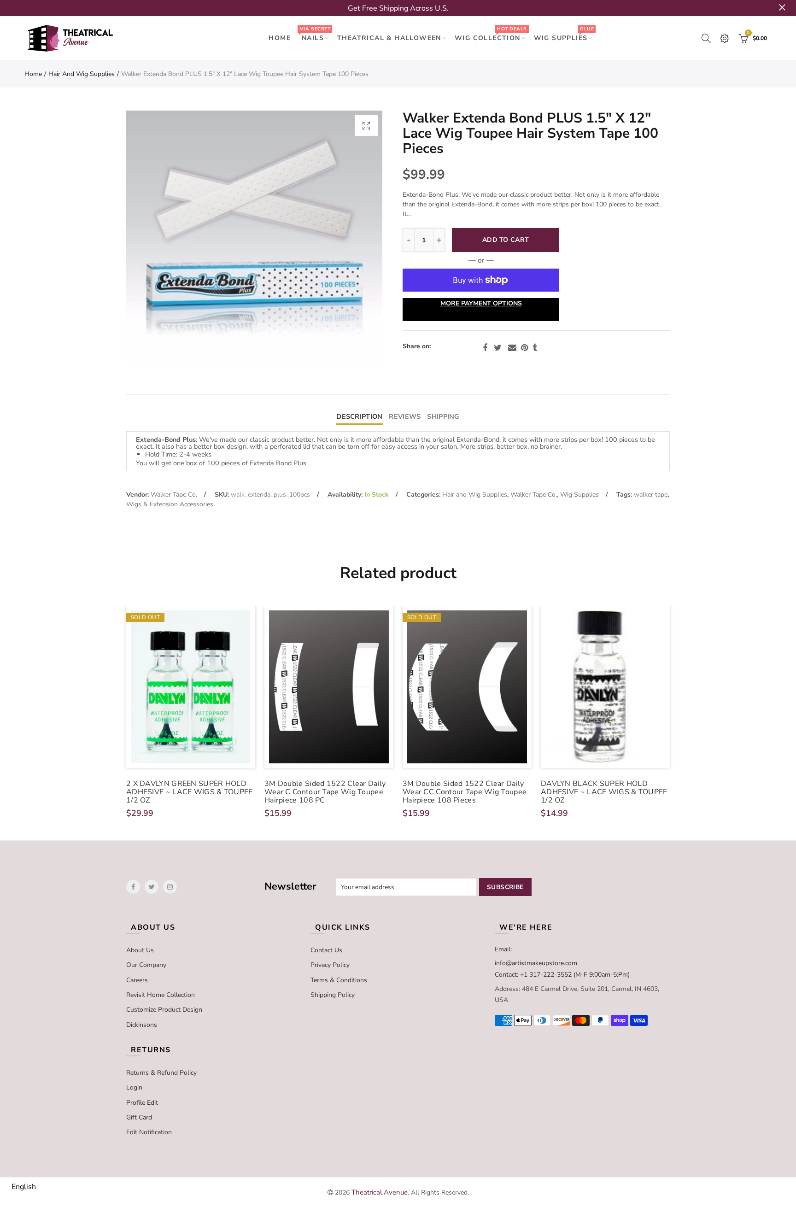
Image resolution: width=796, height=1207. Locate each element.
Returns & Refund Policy (161, 1072)
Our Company (146, 965)
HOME (280, 38)
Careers (137, 980)
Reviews (405, 416)
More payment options (481, 303)
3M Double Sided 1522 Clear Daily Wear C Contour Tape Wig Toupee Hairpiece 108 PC (325, 791)
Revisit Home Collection (160, 994)
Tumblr (535, 348)
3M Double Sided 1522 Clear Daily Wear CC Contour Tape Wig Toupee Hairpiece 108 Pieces (465, 791)
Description (359, 416)
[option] (254, 239)
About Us (140, 950)
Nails (314, 33)
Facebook (485, 348)
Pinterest (524, 348)
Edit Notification (149, 1132)
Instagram (170, 887)
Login (134, 1087)
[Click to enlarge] (366, 125)
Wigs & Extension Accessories (169, 504)
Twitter (498, 348)
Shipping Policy (332, 994)
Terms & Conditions (338, 980)
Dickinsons (141, 1024)
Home (33, 74)
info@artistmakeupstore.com (536, 963)
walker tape (650, 494)
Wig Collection (491, 33)
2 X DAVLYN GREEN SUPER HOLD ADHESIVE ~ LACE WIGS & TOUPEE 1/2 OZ (189, 791)
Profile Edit (142, 1102)
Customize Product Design (164, 1009)
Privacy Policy (330, 965)
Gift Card (139, 1117)
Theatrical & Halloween (389, 38)
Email (512, 348)
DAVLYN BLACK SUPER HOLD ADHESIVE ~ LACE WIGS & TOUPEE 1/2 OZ (604, 791)
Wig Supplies (564, 33)
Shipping (443, 416)
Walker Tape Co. (174, 494)
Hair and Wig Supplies (81, 74)
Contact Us (326, 950)
